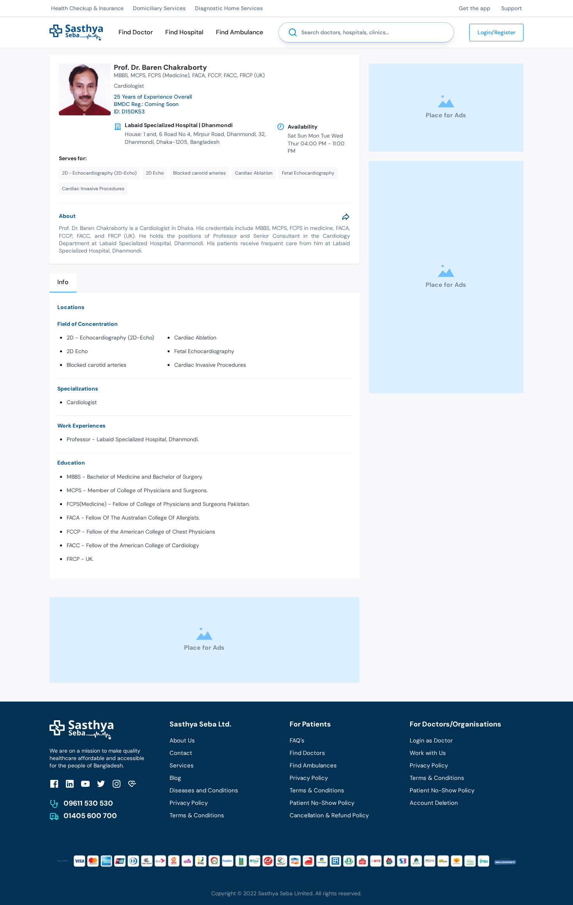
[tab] (63, 282)
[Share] (345, 216)
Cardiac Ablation (195, 337)
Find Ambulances (313, 765)
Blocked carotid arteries (96, 364)
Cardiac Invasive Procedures (210, 364)
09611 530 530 (88, 803)
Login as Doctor (431, 740)
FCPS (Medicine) (168, 75)
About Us (182, 740)
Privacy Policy (189, 803)
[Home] (76, 32)
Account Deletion (434, 803)
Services (182, 765)
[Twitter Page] (101, 783)
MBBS (121, 75)
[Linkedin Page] (69, 783)
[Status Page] (132, 783)
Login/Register (496, 32)
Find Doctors (307, 753)
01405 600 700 (90, 815)
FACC (230, 75)
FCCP (214, 75)
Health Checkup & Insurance (87, 8)
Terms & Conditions (197, 815)
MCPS (138, 75)
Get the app (474, 8)
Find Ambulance (239, 32)
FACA (198, 75)
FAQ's (297, 740)
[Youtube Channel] (85, 783)
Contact (181, 753)
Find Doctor (135, 32)
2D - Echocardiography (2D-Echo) (110, 337)
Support (511, 8)
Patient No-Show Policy (322, 803)
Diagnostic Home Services (229, 8)
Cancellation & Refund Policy (329, 815)
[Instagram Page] (116, 783)
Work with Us (428, 753)
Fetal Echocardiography (204, 351)
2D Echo (77, 351)
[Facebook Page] (54, 783)
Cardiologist (82, 402)
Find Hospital (184, 32)
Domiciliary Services (159, 8)
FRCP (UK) (252, 75)
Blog (175, 778)
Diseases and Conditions (204, 790)
